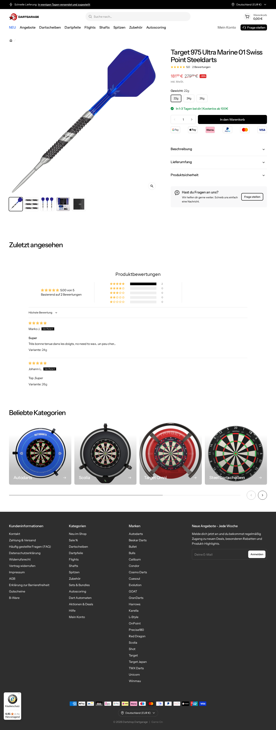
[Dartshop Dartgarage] (24, 16)
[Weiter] (262, 495)
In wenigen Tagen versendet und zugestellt (64, 4)
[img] (38, 323)
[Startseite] (11, 40)
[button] (219, 149)
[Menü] (19, 694)
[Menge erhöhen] (191, 119)
